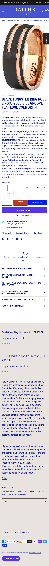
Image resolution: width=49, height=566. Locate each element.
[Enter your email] (44, 501)
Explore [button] (4, 478)
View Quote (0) (46, 38)
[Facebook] (3, 239)
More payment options (24, 216)
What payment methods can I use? (17, 269)
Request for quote (37, 202)
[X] (8, 239)
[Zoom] (42, 28)
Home (3, 20)
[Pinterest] (13, 239)
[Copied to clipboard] (22, 239)
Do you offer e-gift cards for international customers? (16, 292)
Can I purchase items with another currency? (18, 276)
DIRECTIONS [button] (6, 343)
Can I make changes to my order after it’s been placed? (21, 284)
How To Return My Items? (13, 306)
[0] (45, 11)
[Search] (42, 11)
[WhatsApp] (17, 239)
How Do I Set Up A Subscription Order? (19, 299)
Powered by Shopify (35, 553)
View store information (14, 227)
